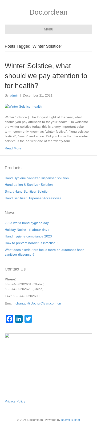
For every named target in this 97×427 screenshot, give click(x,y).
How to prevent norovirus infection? (31, 243)
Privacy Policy (15, 401)
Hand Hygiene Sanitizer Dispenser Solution (37, 178)
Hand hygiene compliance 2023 (28, 236)
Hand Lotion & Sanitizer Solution (29, 184)
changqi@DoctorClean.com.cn (38, 303)
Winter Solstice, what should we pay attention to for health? (46, 75)
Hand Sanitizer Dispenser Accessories (33, 198)
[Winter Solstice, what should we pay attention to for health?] (23, 106)
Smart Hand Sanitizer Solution (27, 191)
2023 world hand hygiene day (27, 223)
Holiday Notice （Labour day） (28, 230)
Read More (13, 148)
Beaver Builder (70, 420)
